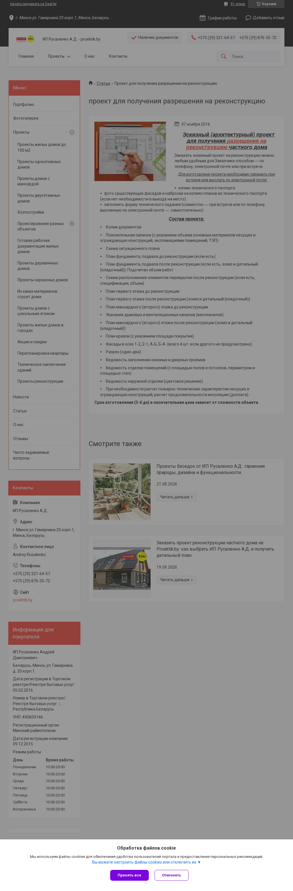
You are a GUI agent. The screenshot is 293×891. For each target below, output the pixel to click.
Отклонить (171, 875)
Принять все (129, 875)
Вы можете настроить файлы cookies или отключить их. (144, 862)
